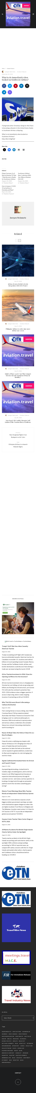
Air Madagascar (8, 1036)
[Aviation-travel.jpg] (18, 350)
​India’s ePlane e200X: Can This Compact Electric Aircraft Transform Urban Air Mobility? (18, 375)
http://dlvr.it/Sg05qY (8, 139)
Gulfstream (7, 1048)
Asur (4, 1038)
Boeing (16, 1038)
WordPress (7, 1062)
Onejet (19, 1053)
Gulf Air (30, 1045)
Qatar (12, 1055)
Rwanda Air (7, 1057)
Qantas (5, 1055)
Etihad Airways (8, 1043)
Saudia (19, 1057)
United (16, 1060)
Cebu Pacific (7, 1041)
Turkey (5, 1060)
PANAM (26, 1053)
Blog (10, 1038)
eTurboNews (26, 641)
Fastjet (23, 1043)
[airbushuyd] (18, 261)
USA (22, 1060)
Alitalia (28, 1036)
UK (11, 1060)
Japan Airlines (8, 1050)
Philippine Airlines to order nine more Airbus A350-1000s (18, 329)
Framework (7, 1045)
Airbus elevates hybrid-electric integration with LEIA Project (18, 285)
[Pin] (15, 86)
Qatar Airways (22, 1055)
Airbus (5, 1034)
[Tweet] (10, 86)
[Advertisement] (18, 46)
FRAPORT (16, 1045)
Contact (18, 1073)
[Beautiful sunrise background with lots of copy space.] (18, 305)
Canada (23, 1038)
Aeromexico (7, 1031)
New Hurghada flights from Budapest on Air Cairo (18, 435)
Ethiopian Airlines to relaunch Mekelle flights (18, 444)
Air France (23, 1034)
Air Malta (19, 1036)
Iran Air (21, 1048)
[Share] (4, 86)
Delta (16, 1041)
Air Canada (13, 1034)
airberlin (26, 1031)
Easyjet (22, 1041)
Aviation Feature (21, 71)
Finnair (30, 1043)
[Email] (27, 86)
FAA (17, 1043)
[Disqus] (18, 483)
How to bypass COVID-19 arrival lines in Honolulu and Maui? (9, 188)
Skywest (27, 1057)
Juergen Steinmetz (10, 71)
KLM (16, 1050)
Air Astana (17, 1031)
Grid (23, 1045)
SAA (14, 1057)
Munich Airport (8, 1053)
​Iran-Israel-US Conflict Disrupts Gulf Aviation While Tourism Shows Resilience (18, 421)
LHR (21, 1050)
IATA (14, 1048)
